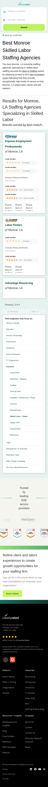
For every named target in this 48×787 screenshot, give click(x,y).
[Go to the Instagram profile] (44, 769)
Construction (14, 373)
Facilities (13, 385)
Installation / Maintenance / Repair (22, 398)
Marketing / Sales (12, 455)
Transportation (15, 429)
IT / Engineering (12, 360)
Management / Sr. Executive (16, 449)
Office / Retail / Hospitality (15, 461)
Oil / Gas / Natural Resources (17, 467)
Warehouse (14, 435)
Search (24, 27)
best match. (35, 125)
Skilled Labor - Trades (19, 416)
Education (10, 329)
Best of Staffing (29, 71)
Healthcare (10, 348)
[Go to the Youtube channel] (39, 769)
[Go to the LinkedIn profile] (30, 769)
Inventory (13, 404)
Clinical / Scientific (12, 323)
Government (11, 342)
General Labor (15, 391)
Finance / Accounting (14, 335)
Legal (8, 442)
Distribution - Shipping (18, 379)
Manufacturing (15, 410)
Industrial (10, 367)
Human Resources (13, 354)
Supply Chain (15, 422)
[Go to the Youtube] (35, 769)
